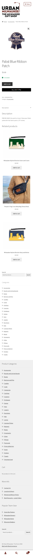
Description (5, 108)
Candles (6, 299)
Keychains (6, 323)
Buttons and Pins (8, 296)
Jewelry (6, 320)
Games (5, 314)
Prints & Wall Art (8, 349)
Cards (5, 302)
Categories (7, 390)
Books (5, 294)
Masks (5, 334)
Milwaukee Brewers (9, 515)
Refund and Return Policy (11, 495)
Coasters (6, 308)
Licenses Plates (8, 328)
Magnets (6, 331)
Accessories (11, 21)
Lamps (6, 420)
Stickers (6, 351)
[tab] (16, 107)
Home (5, 21)
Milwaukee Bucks (9, 519)
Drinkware (6, 311)
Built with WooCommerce (9, 546)
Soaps (6, 449)
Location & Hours (9, 491)
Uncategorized (8, 459)
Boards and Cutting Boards (11, 291)
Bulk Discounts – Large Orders (12, 498)
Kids (5, 325)
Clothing (6, 305)
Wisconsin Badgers (9, 522)
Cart (25, 551)
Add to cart (7, 84)
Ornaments (7, 337)
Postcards (6, 346)
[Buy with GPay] (16, 89)
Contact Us (7, 488)
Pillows (6, 343)
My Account (5, 553)
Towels (6, 354)
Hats (5, 317)
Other (5, 340)
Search (4, 272)
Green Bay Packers (9, 512)
